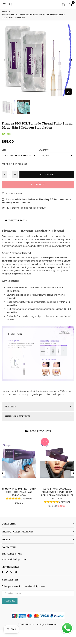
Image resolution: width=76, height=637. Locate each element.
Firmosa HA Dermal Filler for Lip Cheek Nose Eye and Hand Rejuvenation (19, 492)
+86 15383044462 (12, 554)
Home (5, 11)
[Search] (10, 4)
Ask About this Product (14, 164)
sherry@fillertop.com (14, 559)
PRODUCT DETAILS (16, 220)
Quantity (43, 150)
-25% (44, 441)
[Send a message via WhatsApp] (67, 628)
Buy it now (38, 184)
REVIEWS (10, 406)
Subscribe (9, 600)
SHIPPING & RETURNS (17, 416)
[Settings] (64, 4)
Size (4, 150)
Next (71, 60)
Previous (4, 60)
